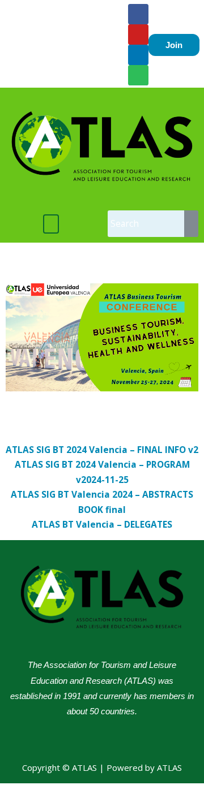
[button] (51, 224)
